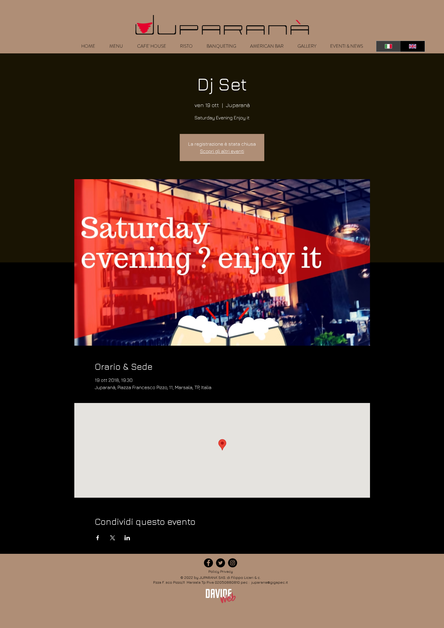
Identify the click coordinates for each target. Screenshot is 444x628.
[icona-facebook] (208, 562)
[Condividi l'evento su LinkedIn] (127, 537)
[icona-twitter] (220, 562)
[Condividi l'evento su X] (112, 537)
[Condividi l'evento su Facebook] (98, 537)
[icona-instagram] (232, 562)
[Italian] (388, 46)
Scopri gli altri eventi (222, 151)
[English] (413, 46)
